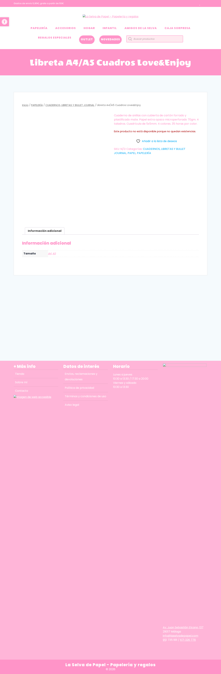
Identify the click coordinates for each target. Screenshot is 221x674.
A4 (49, 253)
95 (164, 640)
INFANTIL (110, 28)
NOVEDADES (110, 39)
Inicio (25, 105)
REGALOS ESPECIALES (54, 38)
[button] (4, 21)
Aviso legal (72, 405)
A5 (54, 253)
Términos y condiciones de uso (85, 396)
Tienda (19, 374)
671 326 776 (188, 640)
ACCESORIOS (65, 28)
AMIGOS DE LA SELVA (140, 28)
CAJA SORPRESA (177, 28)
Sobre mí (21, 382)
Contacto (21, 391)
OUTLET (87, 39)
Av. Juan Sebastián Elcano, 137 (183, 627)
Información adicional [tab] (44, 231)
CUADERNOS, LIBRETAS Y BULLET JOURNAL (69, 105)
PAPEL (132, 153)
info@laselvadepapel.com (180, 636)
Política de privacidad (79, 388)
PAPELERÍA (39, 28)
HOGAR (89, 28)
